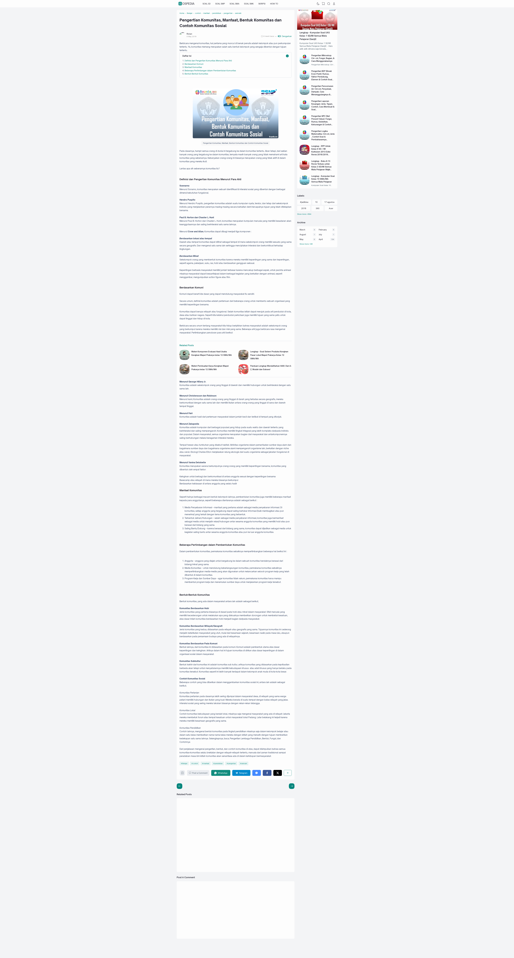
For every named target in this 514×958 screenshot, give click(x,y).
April (321, 239)
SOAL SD (207, 4)
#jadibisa (304, 202)
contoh (195, 763)
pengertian (232, 763)
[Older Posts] (179, 786)
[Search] (328, 3)
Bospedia (186, 3)
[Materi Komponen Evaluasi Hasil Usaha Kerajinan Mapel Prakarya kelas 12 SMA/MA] (184, 359)
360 (317, 208)
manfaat (206, 763)
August (303, 234)
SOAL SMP (220, 4)
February (323, 230)
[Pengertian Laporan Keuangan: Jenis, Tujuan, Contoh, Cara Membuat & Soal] (305, 109)
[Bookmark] (182, 773)
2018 (303, 208)
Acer (331, 208)
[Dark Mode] (318, 3)
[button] (283, 36)
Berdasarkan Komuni (194, 64)
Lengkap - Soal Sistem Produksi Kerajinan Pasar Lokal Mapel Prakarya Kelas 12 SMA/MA (269, 355)
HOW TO (274, 4)
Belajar (184, 763)
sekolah (244, 763)
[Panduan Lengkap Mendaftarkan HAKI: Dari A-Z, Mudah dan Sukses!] (243, 373)
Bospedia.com (317, 950)
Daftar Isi (186, 56)
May (301, 239)
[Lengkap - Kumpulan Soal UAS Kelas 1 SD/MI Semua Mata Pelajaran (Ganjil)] (317, 29)
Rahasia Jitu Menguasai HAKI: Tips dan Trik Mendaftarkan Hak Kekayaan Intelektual (269, 811)
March (302, 230)
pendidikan (218, 763)
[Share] (288, 773)
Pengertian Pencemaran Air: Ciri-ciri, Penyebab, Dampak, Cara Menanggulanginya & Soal (322, 91)
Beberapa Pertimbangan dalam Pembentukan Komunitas (210, 70)
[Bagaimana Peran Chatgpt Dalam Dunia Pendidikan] (246, 838)
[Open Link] (333, 3)
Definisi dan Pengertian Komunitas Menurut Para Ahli (208, 60)
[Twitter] (277, 773)
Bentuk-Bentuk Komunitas (196, 74)
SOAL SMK (249, 4)
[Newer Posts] (291, 786)
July (320, 234)
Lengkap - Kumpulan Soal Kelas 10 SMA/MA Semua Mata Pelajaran (323, 179)
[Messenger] (256, 773)
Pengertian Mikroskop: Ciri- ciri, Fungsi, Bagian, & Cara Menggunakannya (322, 58)
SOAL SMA (234, 4)
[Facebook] (267, 773)
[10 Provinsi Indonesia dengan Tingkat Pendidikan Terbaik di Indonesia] (246, 861)
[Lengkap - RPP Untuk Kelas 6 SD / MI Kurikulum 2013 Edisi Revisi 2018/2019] (305, 154)
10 (316, 202)
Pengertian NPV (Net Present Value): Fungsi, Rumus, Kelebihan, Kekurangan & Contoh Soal (321, 121)
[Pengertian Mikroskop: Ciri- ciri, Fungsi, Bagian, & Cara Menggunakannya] (305, 63)
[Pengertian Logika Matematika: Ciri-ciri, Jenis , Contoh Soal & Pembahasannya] (305, 139)
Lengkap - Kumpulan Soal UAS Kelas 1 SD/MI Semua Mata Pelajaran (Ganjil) (315, 35)
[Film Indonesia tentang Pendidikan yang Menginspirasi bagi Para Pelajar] (188, 838)
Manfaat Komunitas (193, 67)
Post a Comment (199, 773)
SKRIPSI (261, 4)
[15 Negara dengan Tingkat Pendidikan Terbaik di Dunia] (188, 861)
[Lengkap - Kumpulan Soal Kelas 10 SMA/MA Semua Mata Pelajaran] (305, 184)
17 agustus (329, 202)
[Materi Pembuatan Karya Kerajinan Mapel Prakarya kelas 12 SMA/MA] (184, 373)
